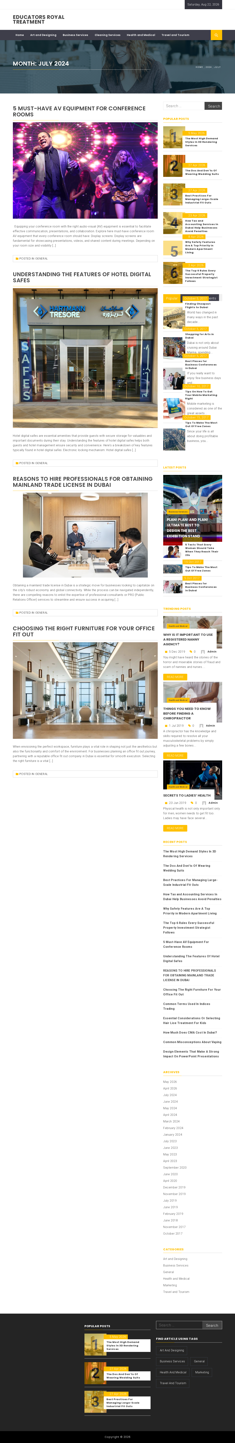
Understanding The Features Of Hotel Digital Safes (82, 277)
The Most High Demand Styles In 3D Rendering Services (189, 854)
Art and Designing (43, 35)
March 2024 (171, 1121)
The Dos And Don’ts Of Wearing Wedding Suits (186, 868)
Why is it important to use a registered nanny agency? (188, 639)
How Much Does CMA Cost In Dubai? (190, 1032)
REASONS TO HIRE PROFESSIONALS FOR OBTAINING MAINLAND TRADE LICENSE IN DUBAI (83, 482)
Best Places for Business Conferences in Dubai (201, 364)
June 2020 (170, 1174)
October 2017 (172, 1233)
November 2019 (174, 1194)
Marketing (170, 1285)
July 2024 (170, 1095)
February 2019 (173, 1214)
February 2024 (173, 1128)
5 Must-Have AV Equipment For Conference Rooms (79, 111)
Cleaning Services (108, 35)
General (41, 258)
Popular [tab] (172, 298)
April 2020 (170, 1181)
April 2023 (170, 1161)
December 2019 (174, 1187)
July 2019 (170, 1200)
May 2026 (170, 1082)
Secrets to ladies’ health (187, 795)
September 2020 (175, 1167)
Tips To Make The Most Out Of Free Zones (201, 424)
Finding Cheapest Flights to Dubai (198, 305)
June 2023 (170, 1148)
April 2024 (170, 1115)
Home (20, 35)
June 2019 (170, 1207)
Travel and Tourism (175, 35)
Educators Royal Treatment (39, 19)
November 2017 (174, 1227)
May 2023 (170, 1154)
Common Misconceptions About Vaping (192, 1042)
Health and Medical (141, 35)
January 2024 (172, 1134)
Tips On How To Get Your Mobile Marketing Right (201, 395)
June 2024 (170, 1101)
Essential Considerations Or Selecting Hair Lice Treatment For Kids (191, 1020)
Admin (212, 651)
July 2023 (170, 1141)
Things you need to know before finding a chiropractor (187, 713)
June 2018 (170, 1220)
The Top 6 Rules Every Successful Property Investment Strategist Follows (188, 927)
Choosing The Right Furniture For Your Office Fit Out (84, 631)
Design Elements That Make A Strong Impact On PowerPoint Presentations (191, 1054)
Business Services (75, 35)
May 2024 (170, 1108)
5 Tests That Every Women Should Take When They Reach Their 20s (201, 550)
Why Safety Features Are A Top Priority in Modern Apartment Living (190, 911)
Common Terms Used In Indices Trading (186, 1006)
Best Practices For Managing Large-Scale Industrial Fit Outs (190, 882)
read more (175, 677)
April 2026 (170, 1088)
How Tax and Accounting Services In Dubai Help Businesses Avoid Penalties (192, 897)
